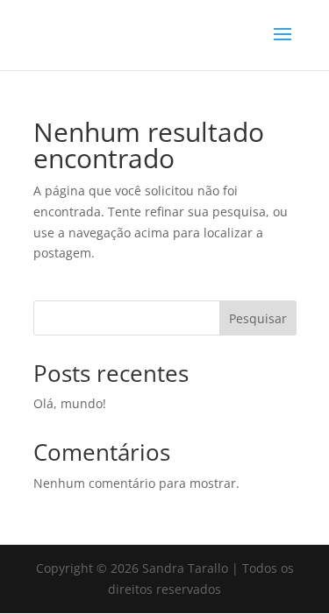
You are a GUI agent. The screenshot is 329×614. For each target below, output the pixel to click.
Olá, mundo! (69, 403)
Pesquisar (258, 318)
